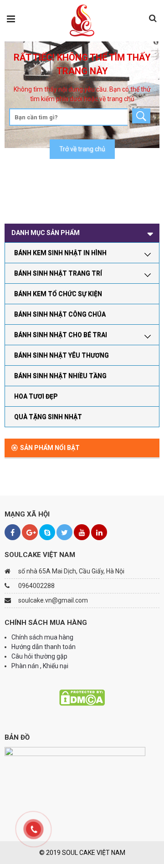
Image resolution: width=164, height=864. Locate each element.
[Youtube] (82, 532)
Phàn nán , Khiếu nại (40, 666)
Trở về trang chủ (82, 149)
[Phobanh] (82, 20)
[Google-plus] (30, 532)
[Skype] (47, 532)
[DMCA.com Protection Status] (82, 696)
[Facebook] (12, 532)
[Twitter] (64, 532)
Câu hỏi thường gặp (39, 656)
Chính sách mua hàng (42, 637)
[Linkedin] (99, 532)
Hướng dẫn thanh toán (44, 646)
